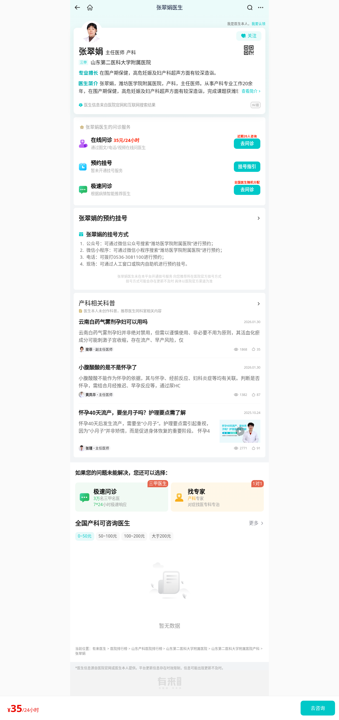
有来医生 (99, 648)
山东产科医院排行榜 (146, 648)
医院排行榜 (118, 648)
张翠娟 (80, 653)
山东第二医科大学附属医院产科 (235, 648)
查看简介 (249, 91)
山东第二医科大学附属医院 (186, 648)
